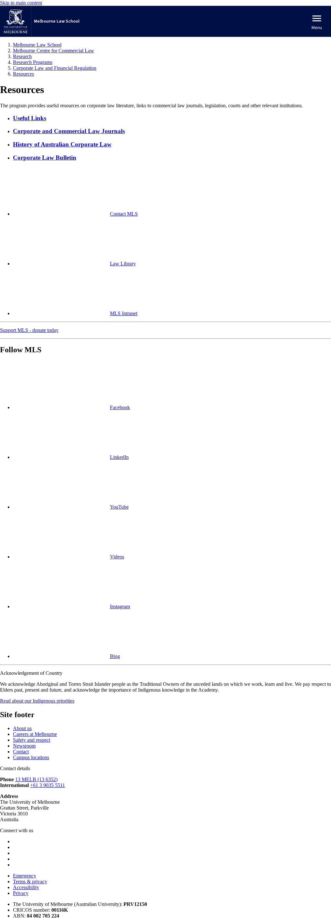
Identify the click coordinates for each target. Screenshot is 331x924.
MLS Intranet (123, 313)
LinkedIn (119, 457)
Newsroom (24, 746)
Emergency (24, 875)
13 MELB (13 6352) (36, 779)
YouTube (119, 507)
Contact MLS (124, 214)
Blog (115, 656)
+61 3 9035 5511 (47, 785)
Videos (117, 556)
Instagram (120, 606)
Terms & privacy (30, 881)
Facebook (120, 407)
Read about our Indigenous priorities (37, 701)
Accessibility (26, 887)
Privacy (20, 893)
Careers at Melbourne (35, 734)
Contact (21, 751)
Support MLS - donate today (29, 330)
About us (22, 728)
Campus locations (31, 757)
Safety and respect (31, 740)
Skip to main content (21, 2)
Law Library (123, 263)
